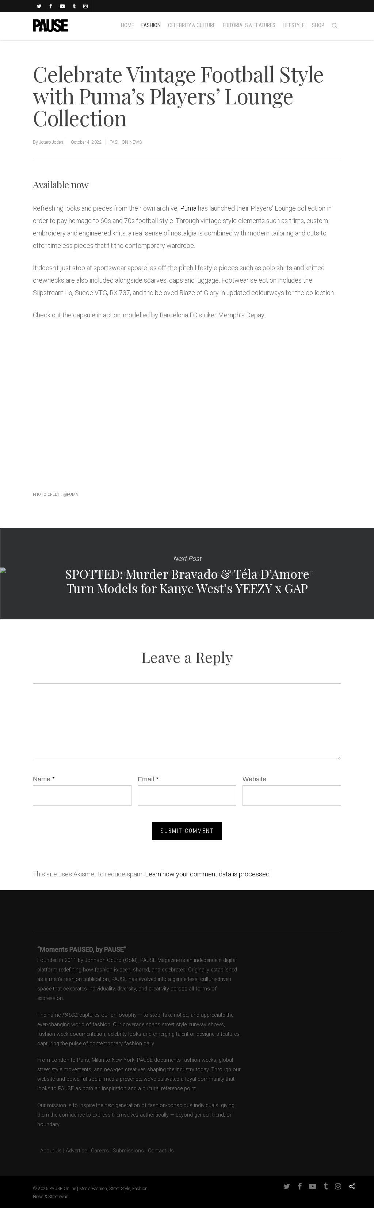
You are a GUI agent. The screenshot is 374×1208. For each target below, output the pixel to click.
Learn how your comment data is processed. (208, 874)
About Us (47, 1151)
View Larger (82, 390)
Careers (100, 1151)
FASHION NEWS (126, 142)
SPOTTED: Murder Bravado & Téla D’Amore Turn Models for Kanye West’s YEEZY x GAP (187, 573)
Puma (188, 208)
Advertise (76, 1151)
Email (148, 779)
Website (254, 779)
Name (44, 779)
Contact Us (161, 1151)
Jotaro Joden (51, 142)
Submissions (128, 1151)
